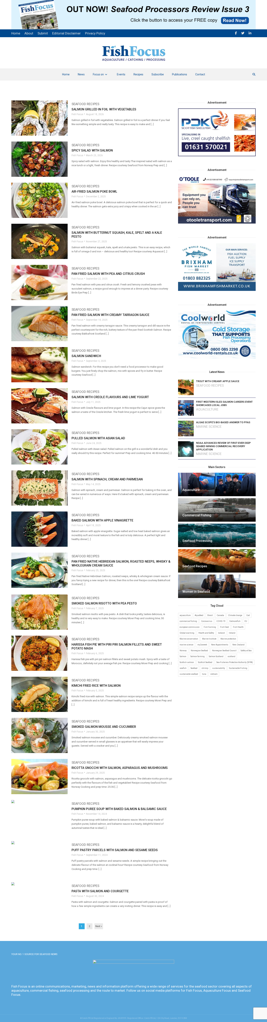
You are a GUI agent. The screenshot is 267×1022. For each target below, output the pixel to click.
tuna (204, 674)
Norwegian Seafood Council (224, 650)
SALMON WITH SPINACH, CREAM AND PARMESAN (107, 479)
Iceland (221, 633)
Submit (43, 33)
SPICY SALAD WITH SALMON (92, 150)
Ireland (232, 633)
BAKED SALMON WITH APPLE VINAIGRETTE (102, 520)
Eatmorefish (234, 621)
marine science (186, 645)
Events (121, 74)
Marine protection (228, 639)
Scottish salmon (187, 662)
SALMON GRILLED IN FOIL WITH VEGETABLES (104, 109)
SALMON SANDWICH (86, 356)
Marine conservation (189, 639)
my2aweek (202, 645)
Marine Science (208, 426)
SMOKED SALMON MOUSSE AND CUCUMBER (104, 727)
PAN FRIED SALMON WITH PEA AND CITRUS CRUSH (108, 274)
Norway (183, 650)
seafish (183, 668)
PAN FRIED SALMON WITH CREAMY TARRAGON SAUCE (110, 315)
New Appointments (219, 645)
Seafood (194, 668)
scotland (231, 656)
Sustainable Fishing (238, 668)
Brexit (210, 615)
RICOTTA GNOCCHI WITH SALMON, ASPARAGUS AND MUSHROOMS (120, 768)
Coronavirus (206, 621)
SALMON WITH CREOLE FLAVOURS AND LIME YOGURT (110, 397)
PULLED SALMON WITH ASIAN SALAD (98, 438)
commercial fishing (188, 621)
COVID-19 (220, 621)
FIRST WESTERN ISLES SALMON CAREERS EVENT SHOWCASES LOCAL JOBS (224, 403)
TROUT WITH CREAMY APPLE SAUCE (217, 381)
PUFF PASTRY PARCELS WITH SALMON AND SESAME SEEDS (115, 850)
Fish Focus (77, 114)
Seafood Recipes (85, 104)
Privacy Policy (95, 33)
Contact (200, 74)
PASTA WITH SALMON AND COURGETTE (100, 891)
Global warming (187, 633)
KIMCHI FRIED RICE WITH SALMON (96, 685)
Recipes (138, 74)
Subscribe (157, 74)
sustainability (218, 668)
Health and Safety (206, 633)
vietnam (214, 674)
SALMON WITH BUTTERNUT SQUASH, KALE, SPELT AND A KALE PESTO (117, 234)
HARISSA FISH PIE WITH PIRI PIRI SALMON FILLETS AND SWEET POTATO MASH (117, 646)
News (81, 74)
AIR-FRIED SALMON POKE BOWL (94, 191)
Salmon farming (197, 656)
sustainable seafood (189, 674)
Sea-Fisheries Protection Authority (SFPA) (234, 662)
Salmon (183, 656)
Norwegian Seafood (199, 650)
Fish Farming (210, 627)
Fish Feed (224, 627)
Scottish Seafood (205, 662)
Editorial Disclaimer (66, 33)
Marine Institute (209, 639)
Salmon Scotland (216, 656)
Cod (248, 615)
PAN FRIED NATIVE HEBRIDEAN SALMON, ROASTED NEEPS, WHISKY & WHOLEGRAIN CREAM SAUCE (121, 563)
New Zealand (238, 645)
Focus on (98, 74)
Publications (179, 74)
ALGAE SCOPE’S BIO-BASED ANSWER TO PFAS (223, 422)
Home (66, 74)
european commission (190, 627)
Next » (98, 926)
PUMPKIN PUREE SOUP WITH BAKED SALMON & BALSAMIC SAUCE (119, 809)
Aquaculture (207, 409)
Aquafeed (199, 615)
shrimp (205, 668)
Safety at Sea (246, 650)
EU (246, 621)
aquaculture (185, 615)
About (28, 33)
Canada (220, 615)
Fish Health (238, 627)
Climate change (235, 615)
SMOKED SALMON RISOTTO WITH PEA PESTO (104, 603)
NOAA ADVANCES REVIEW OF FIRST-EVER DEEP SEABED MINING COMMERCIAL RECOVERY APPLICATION (223, 446)
